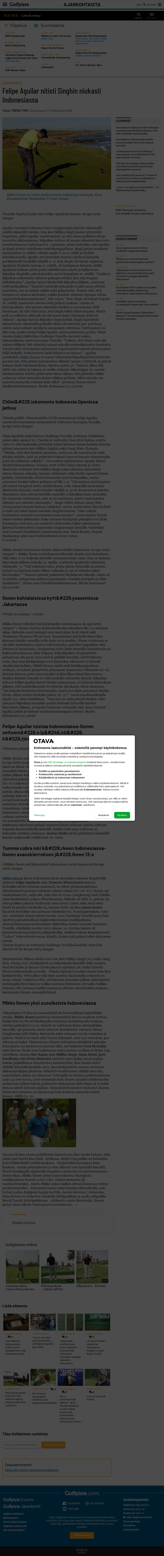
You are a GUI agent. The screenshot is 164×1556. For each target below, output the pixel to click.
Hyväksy (122, 815)
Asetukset (103, 815)
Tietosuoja (39, 815)
